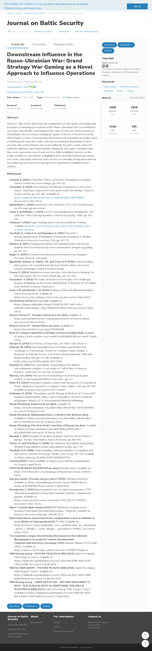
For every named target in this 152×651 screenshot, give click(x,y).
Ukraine (130, 90)
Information (63, 31)
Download (30, 606)
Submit (57, 622)
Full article (39, 44)
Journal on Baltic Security (45, 23)
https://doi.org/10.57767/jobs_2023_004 (25, 92)
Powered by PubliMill (69, 647)
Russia (120, 90)
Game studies (109, 86)
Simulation (108, 90)
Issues (18, 13)
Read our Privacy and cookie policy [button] (23, 8)
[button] (145, 635)
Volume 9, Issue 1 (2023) (34, 13)
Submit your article (43, 31)
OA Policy (58, 627)
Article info (17, 44)
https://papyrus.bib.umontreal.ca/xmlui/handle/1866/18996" (49, 197)
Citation (46, 606)
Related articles (63, 44)
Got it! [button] (137, 6)
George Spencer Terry (17, 87)
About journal (36, 622)
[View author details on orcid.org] (32, 87)
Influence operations (129, 86)
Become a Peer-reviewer (87, 31)
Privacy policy (86, 647)
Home (9, 13)
